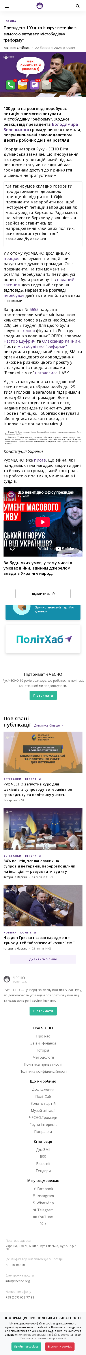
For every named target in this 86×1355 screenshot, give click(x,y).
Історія (43, 1050)
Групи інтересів (43, 1124)
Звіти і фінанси (43, 1043)
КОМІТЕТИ (28, 932)
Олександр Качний (61, 341)
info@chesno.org (18, 1281)
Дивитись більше (47, 725)
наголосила (46, 372)
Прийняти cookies (26, 1346)
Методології (43, 1057)
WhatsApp (45, 1202)
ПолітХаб (43, 1096)
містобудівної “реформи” (42, 346)
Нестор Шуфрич (20, 341)
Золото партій (43, 1103)
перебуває (14, 295)
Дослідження (43, 1089)
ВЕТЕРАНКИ (12, 779)
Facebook (44, 1188)
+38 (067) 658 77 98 (20, 1297)
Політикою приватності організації (43, 1338)
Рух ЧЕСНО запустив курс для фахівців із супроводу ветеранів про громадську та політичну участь (38, 789)
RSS (43, 1156)
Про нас (43, 1036)
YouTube (45, 1216)
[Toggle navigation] (7, 6)
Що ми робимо (43, 1081)
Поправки (43, 1131)
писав (40, 460)
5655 (34, 309)
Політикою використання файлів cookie (43, 1335)
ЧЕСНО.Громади (43, 1117)
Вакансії (43, 1163)
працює (11, 258)
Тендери (43, 1170)
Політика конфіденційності (43, 1071)
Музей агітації (43, 1110)
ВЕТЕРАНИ (33, 779)
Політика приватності (43, 1064)
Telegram (44, 1209)
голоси (28, 330)
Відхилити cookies (60, 1346)
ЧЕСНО (19, 977)
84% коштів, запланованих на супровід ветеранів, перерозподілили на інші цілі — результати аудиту (39, 866)
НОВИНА (10, 21)
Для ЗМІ (43, 1149)
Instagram (45, 1195)
